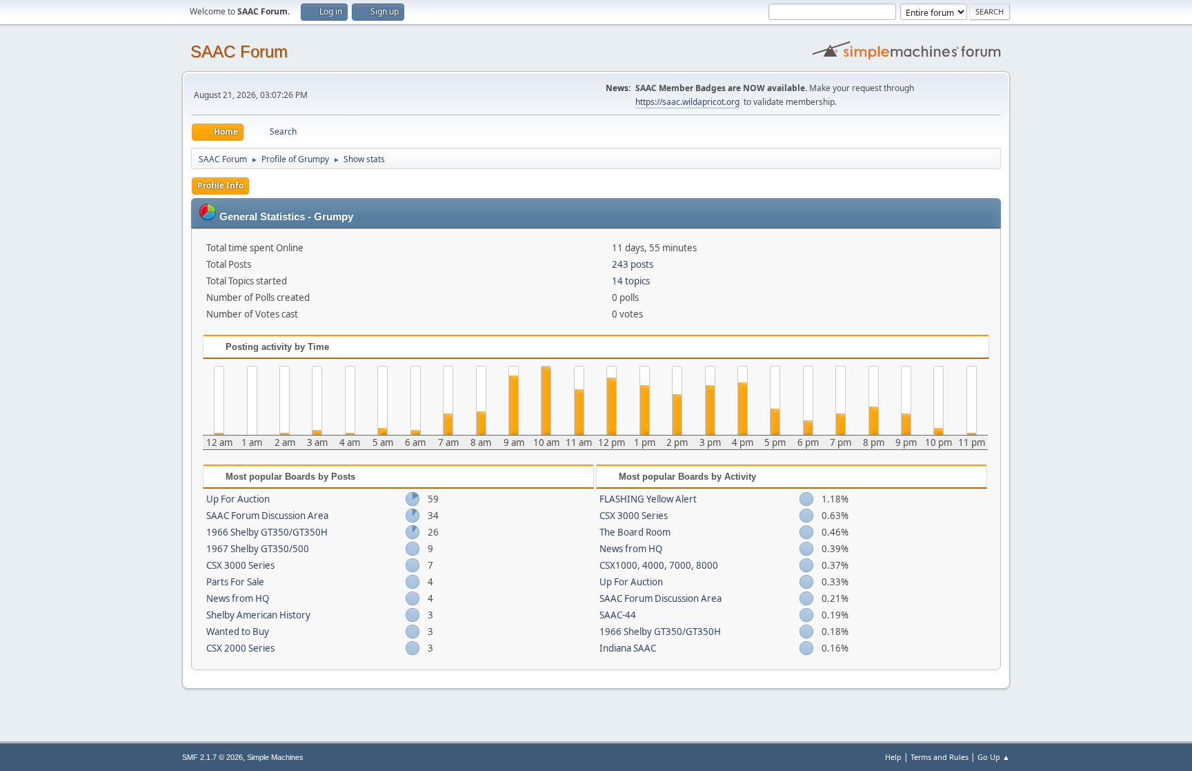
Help (893, 757)
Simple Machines (275, 757)
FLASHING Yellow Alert (648, 499)
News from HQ (237, 598)
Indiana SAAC (627, 648)
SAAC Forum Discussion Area (267, 515)
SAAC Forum (239, 51)
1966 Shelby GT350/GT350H (267, 532)
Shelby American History (258, 615)
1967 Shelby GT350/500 (257, 549)
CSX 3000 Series (240, 565)
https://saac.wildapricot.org (687, 102)
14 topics (631, 281)
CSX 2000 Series (240, 648)
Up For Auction (238, 499)
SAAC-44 (617, 615)
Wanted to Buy (237, 631)
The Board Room (634, 532)
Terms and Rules (939, 757)
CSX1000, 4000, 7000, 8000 (658, 565)
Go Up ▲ (993, 757)
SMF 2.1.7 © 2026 (212, 757)
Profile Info (220, 185)
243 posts (632, 264)
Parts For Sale (235, 582)
